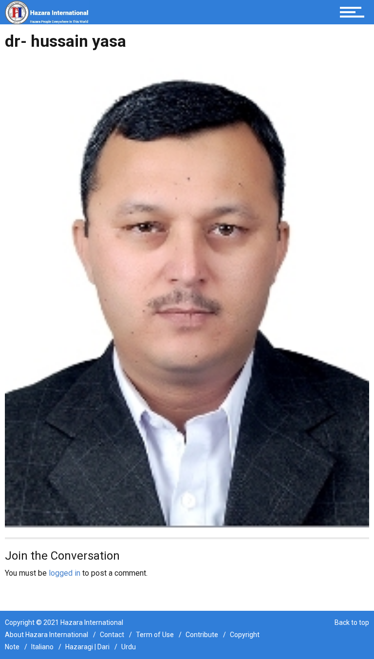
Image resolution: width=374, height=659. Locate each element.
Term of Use (155, 635)
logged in (64, 573)
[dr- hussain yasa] (187, 292)
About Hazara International (46, 635)
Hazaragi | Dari (87, 647)
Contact (112, 635)
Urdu (128, 647)
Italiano (42, 647)
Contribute (202, 635)
